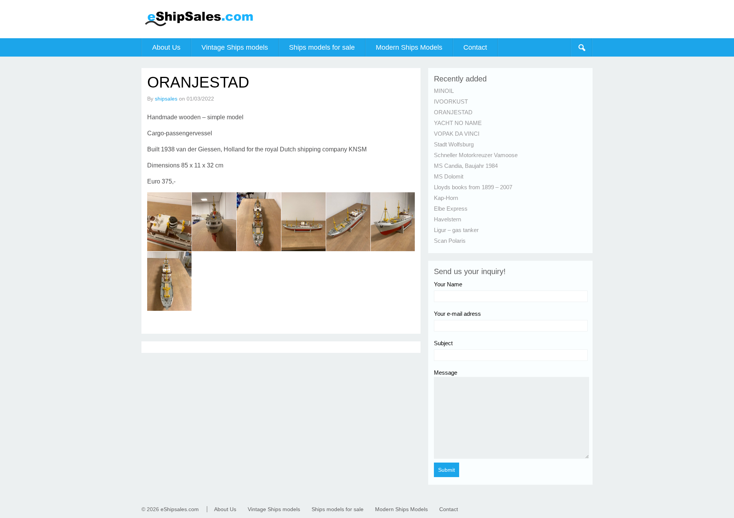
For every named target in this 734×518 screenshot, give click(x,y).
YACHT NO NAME (458, 123)
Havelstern (447, 219)
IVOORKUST (451, 101)
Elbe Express (451, 208)
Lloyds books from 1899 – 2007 (473, 187)
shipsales (166, 99)
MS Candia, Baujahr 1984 (466, 165)
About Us (166, 47)
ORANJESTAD (453, 112)
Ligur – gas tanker (456, 230)
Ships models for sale (322, 47)
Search (581, 47)
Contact (475, 47)
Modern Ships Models (409, 47)
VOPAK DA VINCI (456, 133)
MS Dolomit (448, 176)
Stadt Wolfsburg (454, 144)
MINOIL (444, 91)
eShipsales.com (180, 509)
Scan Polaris (450, 240)
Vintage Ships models (234, 47)
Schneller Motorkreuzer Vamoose (476, 155)
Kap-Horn (446, 198)
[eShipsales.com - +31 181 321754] (198, 27)
